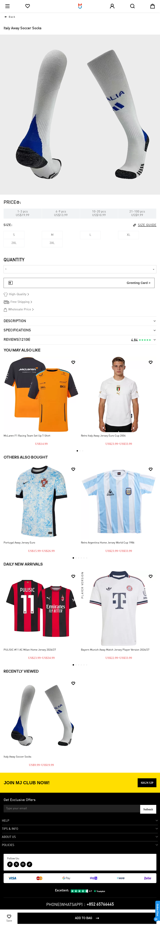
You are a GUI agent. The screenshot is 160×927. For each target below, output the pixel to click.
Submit (148, 809)
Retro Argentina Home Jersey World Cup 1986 (107, 542)
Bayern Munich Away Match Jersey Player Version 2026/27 (115, 650)
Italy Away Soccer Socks (17, 756)
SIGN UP (147, 782)
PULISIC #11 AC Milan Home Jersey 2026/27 (30, 650)
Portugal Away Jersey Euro (19, 542)
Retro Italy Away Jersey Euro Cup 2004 (103, 435)
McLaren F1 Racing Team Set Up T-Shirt (27, 435)
